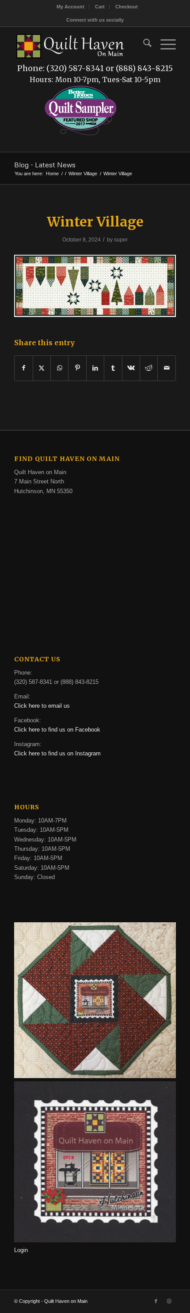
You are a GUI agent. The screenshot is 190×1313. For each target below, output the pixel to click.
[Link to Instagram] (169, 1301)
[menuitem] (70, 6)
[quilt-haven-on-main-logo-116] (70, 44)
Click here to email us (42, 705)
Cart (100, 6)
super (121, 240)
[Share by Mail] (166, 368)
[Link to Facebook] (156, 1301)
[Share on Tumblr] (113, 368)
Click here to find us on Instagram (57, 753)
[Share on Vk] (131, 368)
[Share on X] (41, 368)
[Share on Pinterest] (77, 368)
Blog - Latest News (45, 164)
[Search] (143, 44)
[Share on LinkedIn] (95, 368)
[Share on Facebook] (23, 368)
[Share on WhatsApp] (59, 368)
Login (21, 1250)
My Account (70, 6)
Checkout (126, 6)
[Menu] (164, 44)
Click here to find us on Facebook (57, 729)
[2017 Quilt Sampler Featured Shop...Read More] (80, 134)
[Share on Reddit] (148, 368)
